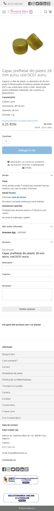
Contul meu (8, 405)
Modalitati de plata (12, 373)
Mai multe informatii (12, 226)
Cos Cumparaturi (11, 417)
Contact (6, 398)
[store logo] (20, 11)
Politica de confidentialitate (16, 379)
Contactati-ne (9, 460)
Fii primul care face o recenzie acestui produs (20, 121)
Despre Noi (8, 354)
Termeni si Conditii (12, 386)
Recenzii (6, 242)
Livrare (6, 366)
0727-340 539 (15, 3)
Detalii (5, 175)
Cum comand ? (10, 360)
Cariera (6, 392)
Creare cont (8, 411)
